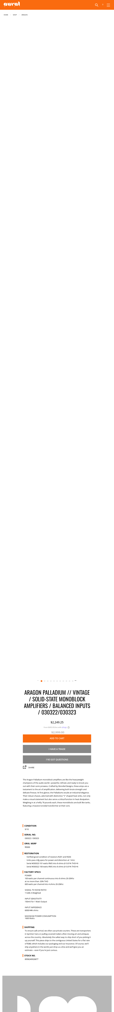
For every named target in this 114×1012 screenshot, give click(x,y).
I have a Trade (57, 749)
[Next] (77, 681)
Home (6, 14)
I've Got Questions (57, 759)
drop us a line (59, 947)
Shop (15, 14)
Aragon (25, 14)
